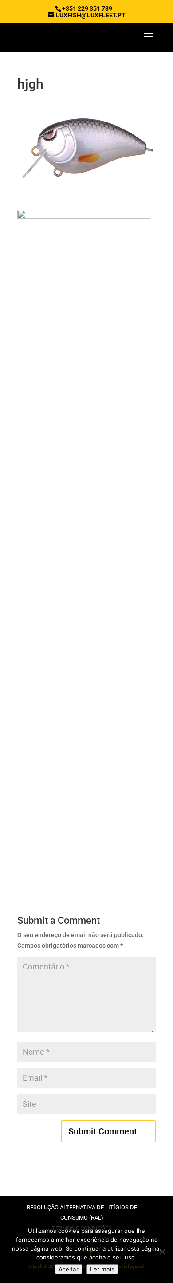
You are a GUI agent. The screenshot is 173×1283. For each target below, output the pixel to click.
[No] (161, 1251)
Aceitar (69, 1269)
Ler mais (102, 1269)
